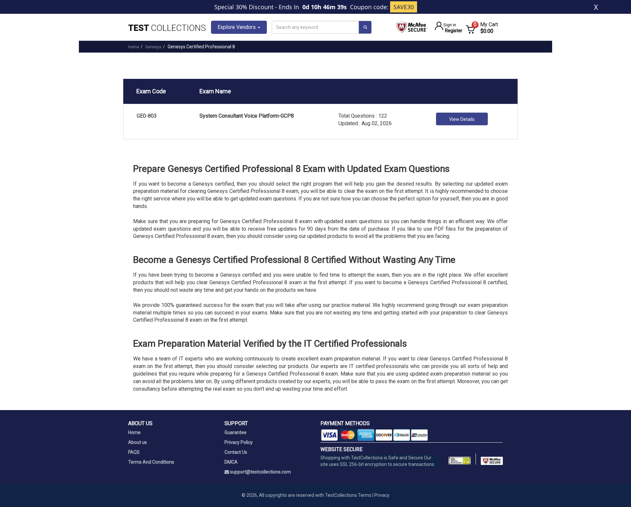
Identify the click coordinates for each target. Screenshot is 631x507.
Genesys (153, 47)
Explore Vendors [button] (237, 27)
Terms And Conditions (151, 462)
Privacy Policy (238, 442)
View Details (462, 119)
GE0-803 (147, 116)
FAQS (134, 452)
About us (137, 442)
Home (133, 47)
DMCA (231, 462)
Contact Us (235, 452)
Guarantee (235, 432)
